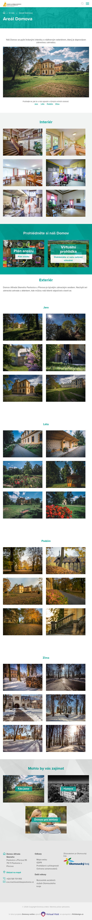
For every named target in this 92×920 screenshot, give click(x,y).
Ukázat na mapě (13, 872)
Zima (57, 104)
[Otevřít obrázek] (22, 142)
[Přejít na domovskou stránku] (12, 3)
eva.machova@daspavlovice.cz (20, 882)
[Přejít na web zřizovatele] (76, 861)
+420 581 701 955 (14, 879)
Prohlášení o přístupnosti (48, 865)
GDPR (39, 862)
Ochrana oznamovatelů (47, 868)
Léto (42, 104)
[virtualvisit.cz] (50, 914)
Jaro (36, 104)
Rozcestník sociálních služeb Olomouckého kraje (46, 883)
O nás (11, 13)
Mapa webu (42, 859)
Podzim (50, 104)
